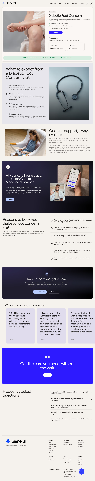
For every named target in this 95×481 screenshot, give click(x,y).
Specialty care (52, 446)
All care (51, 452)
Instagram (81, 459)
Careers (80, 444)
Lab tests (51, 450)
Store (50, 442)
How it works (66, 442)
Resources (51, 461)
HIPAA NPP (66, 463)
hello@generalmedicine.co (70, 476)
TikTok (80, 463)
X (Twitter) (81, 465)
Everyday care (52, 444)
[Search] (87, 3)
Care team (81, 442)
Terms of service (67, 459)
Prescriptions (52, 448)
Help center (52, 459)
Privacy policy (67, 461)
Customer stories (67, 444)
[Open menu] (91, 3)
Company (80, 446)
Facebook (81, 461)
